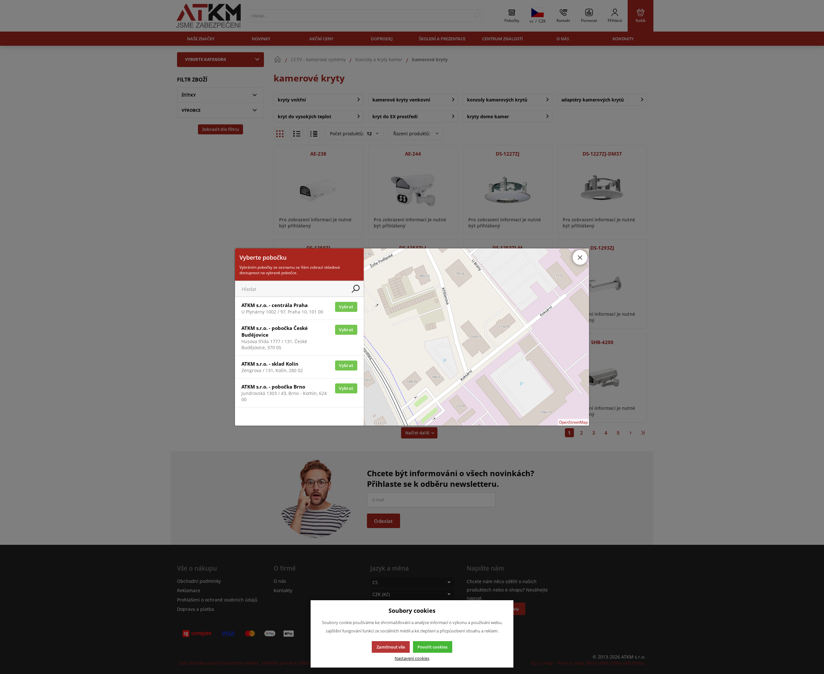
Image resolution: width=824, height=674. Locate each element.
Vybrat (346, 307)
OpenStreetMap (573, 422)
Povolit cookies (432, 647)
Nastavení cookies (412, 658)
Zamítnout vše (391, 647)
